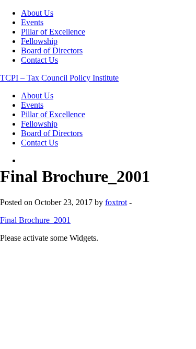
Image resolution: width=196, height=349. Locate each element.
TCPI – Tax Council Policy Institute (59, 77)
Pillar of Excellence (53, 31)
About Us (37, 12)
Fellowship (39, 41)
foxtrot (116, 202)
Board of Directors (52, 50)
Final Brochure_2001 (35, 220)
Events (32, 22)
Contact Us (39, 59)
